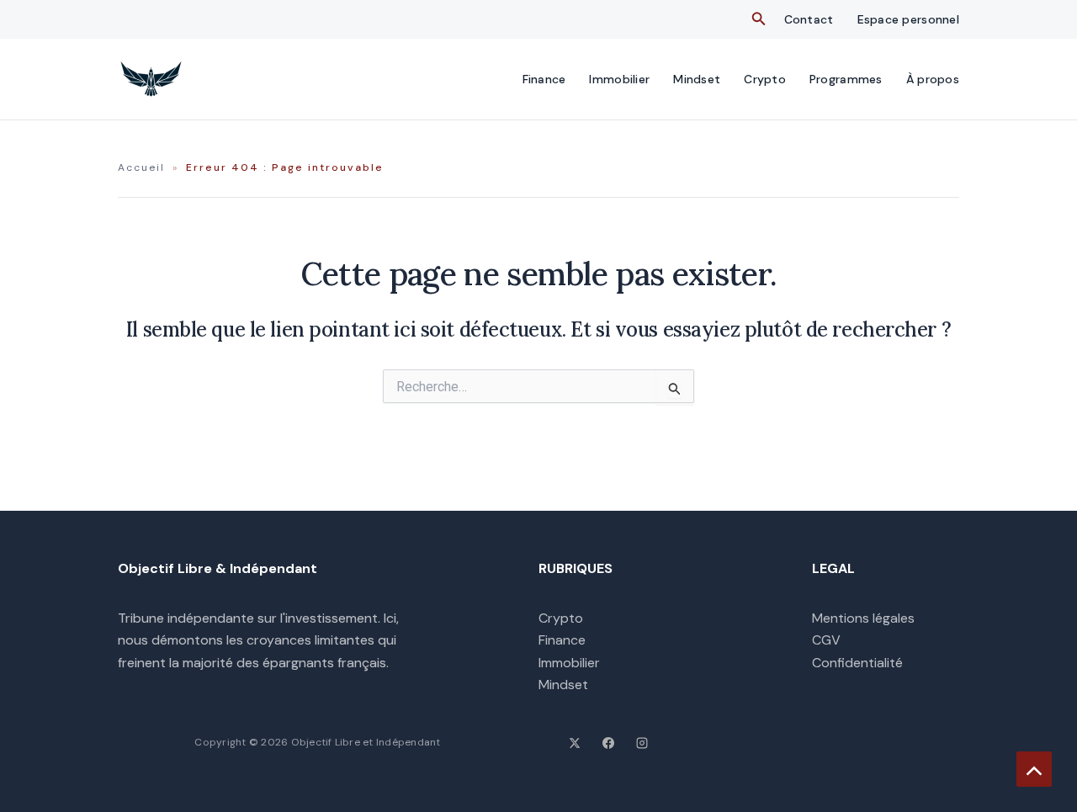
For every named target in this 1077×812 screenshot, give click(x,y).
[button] (759, 19)
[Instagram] (642, 743)
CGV (826, 640)
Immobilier (619, 79)
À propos (932, 79)
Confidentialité (857, 662)
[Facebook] (608, 743)
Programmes (846, 79)
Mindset (696, 79)
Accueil (141, 167)
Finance (544, 79)
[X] (575, 743)
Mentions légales (863, 618)
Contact (809, 19)
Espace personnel (908, 19)
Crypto (765, 79)
